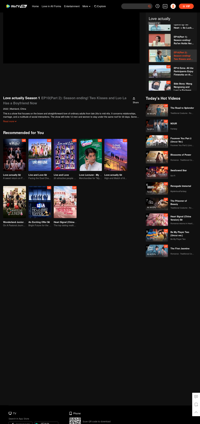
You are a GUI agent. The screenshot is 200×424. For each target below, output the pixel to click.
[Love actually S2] (14, 155)
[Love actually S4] (115, 155)
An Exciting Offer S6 (39, 222)
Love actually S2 (12, 174)
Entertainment (72, 6)
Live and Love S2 (37, 174)
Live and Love (61, 174)
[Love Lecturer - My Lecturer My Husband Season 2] (90, 155)
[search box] (149, 6)
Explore (101, 6)
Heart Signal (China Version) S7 (70, 222)
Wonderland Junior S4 (15, 222)
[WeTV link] (16, 6)
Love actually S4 (113, 174)
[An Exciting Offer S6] (39, 202)
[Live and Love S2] (39, 155)
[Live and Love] (65, 155)
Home (35, 6)
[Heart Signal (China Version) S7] (65, 202)
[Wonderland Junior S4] (14, 202)
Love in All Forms (51, 6)
